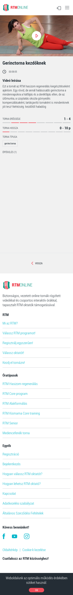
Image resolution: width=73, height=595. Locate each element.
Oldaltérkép (10, 550)
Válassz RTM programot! (19, 333)
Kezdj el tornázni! (14, 362)
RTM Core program (15, 393)
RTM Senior (10, 423)
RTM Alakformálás (15, 403)
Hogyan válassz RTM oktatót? (22, 473)
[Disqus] (36, 209)
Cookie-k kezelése (34, 550)
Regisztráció (11, 454)
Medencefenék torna (16, 432)
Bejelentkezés (12, 464)
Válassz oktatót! (13, 352)
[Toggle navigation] (67, 8)
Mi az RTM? (10, 323)
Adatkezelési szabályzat (18, 503)
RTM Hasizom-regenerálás (20, 383)
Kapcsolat (9, 493)
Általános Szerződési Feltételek (23, 513)
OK (36, 590)
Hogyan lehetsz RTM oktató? (22, 483)
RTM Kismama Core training (21, 413)
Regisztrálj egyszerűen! (18, 342)
